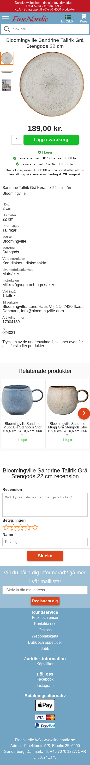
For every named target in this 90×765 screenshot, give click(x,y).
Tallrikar (9, 230)
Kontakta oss (45, 624)
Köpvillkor (45, 664)
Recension (12, 490)
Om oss (45, 630)
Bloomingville (14, 241)
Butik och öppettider (45, 642)
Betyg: (14, 520)
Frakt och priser (45, 617)
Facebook (45, 679)
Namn (7, 534)
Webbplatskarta (45, 636)
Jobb (45, 649)
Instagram (45, 685)
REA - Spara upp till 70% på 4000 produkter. (45, 9)
